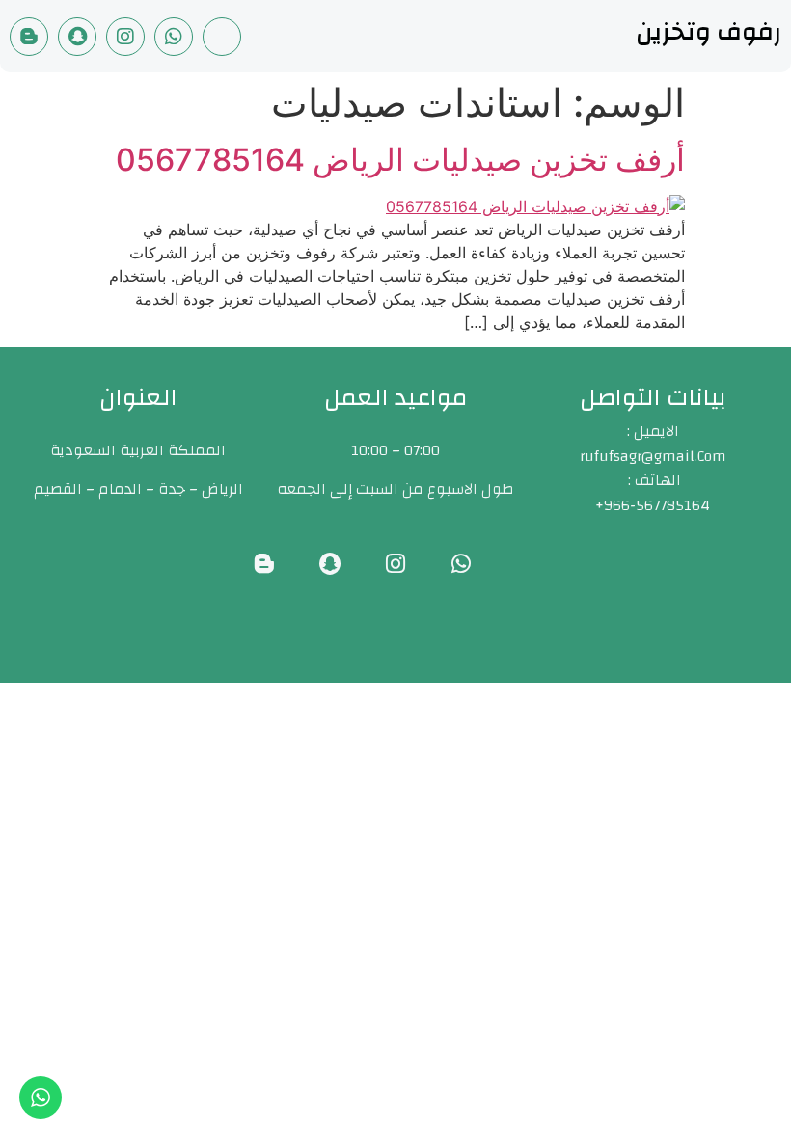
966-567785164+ (652, 505)
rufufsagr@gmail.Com (653, 456)
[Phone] (222, 36)
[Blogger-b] (29, 36)
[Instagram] (125, 36)
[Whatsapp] (173, 36)
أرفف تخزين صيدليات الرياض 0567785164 (400, 159)
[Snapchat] (77, 36)
